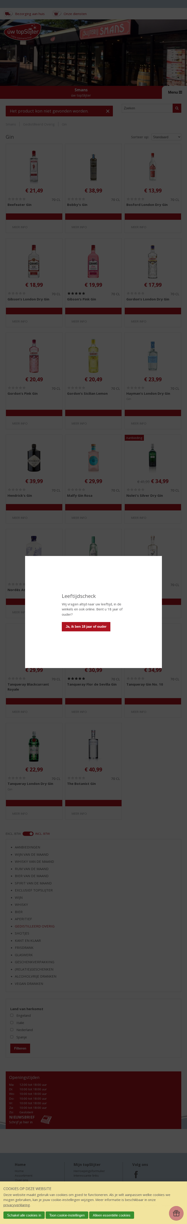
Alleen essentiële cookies (111, 1215)
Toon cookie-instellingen (67, 1215)
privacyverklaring (16, 1205)
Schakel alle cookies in (24, 1215)
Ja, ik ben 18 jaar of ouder (86, 626)
